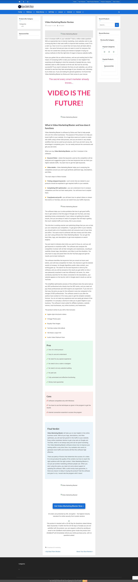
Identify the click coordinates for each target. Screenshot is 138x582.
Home (74, 1)
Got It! (84, 580)
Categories (22, 24)
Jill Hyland (61, 25)
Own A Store (116, 1)
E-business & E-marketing (54, 547)
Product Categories (106, 1)
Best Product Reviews (93, 1)
